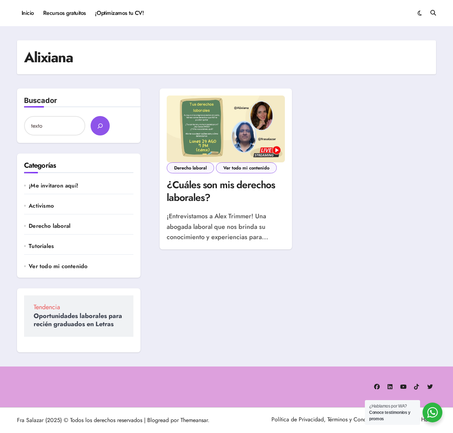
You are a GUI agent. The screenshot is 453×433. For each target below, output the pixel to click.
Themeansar (194, 420)
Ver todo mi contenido (58, 266)
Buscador (40, 100)
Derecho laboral (49, 226)
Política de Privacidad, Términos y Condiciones (327, 419)
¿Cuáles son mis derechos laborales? (221, 191)
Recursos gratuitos (64, 13)
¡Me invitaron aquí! (53, 186)
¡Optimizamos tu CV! (119, 13)
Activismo (41, 206)
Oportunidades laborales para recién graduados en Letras (78, 319)
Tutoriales (41, 246)
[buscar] (100, 125)
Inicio (28, 13)
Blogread (158, 420)
